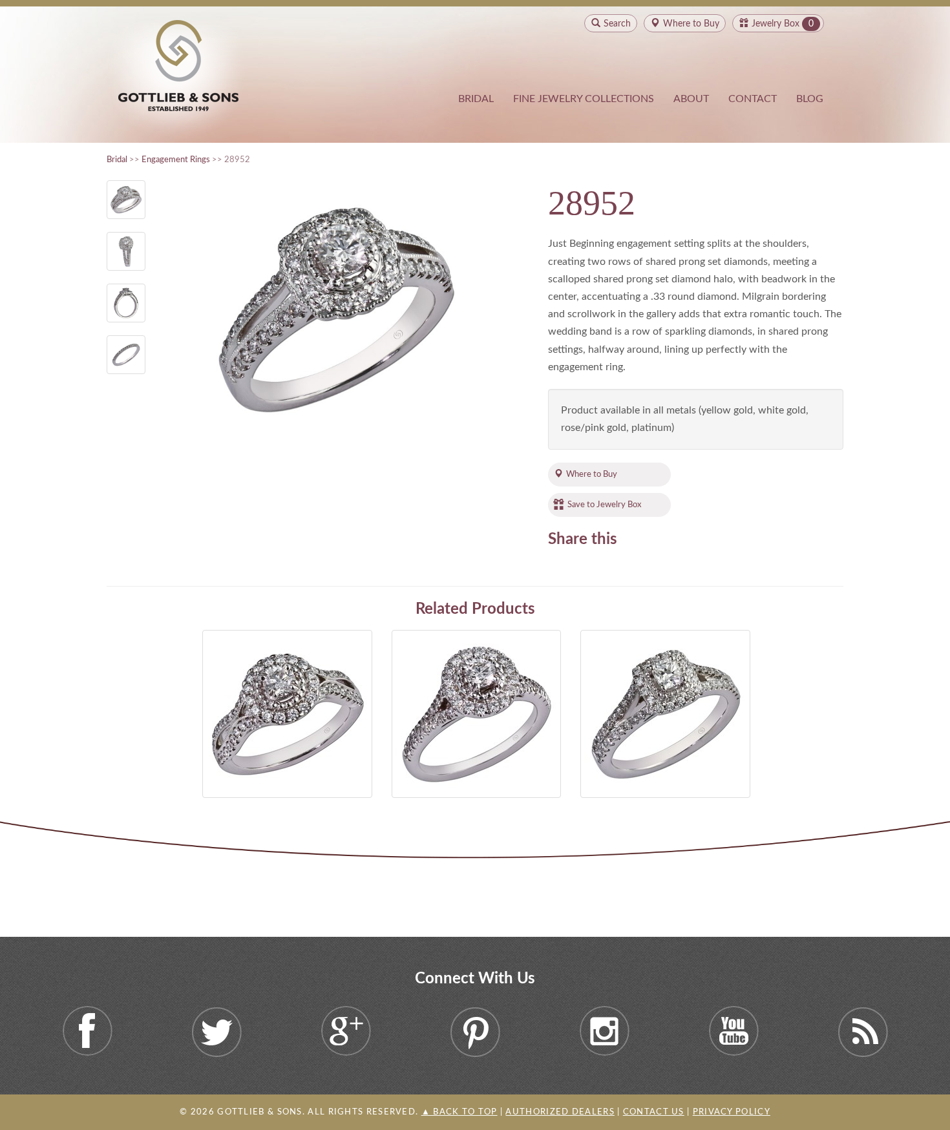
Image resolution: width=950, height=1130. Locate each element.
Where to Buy (591, 474)
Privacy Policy (731, 1112)
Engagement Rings (176, 159)
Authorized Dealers (559, 1112)
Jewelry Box (775, 23)
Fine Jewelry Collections (583, 99)
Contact (752, 99)
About (691, 99)
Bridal (476, 99)
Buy (691, 23)
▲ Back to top (459, 1112)
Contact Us (653, 1112)
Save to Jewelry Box (604, 504)
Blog (809, 99)
